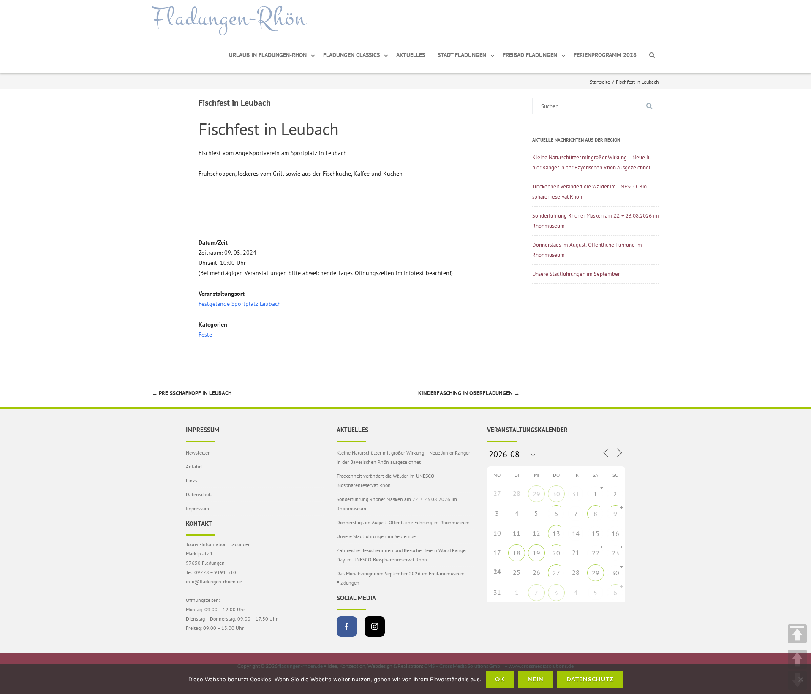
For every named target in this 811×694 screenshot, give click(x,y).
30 (556, 494)
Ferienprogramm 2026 (605, 55)
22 (595, 553)
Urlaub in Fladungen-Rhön (268, 55)
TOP (797, 633)
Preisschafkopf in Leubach (191, 393)
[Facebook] (347, 626)
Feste (205, 334)
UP (797, 659)
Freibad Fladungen (530, 55)
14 (576, 533)
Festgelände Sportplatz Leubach (240, 304)
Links (191, 480)
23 (615, 553)
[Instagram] (375, 626)
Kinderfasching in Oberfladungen (469, 393)
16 (615, 533)
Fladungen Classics (351, 55)
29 (536, 494)
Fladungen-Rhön (229, 18)
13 (556, 533)
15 (595, 533)
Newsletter (198, 452)
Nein (536, 679)
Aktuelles (410, 55)
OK (500, 679)
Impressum (197, 508)
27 (556, 573)
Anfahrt (194, 466)
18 (516, 553)
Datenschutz (199, 494)
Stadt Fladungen (462, 55)
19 (536, 553)
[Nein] (800, 679)
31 (576, 494)
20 (556, 553)
